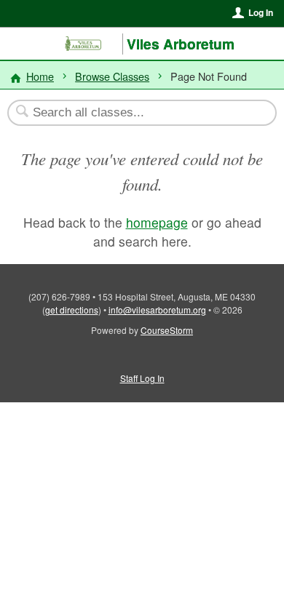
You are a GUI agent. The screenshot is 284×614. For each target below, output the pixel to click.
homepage (157, 222)
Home (40, 76)
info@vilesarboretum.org (157, 309)
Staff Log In (142, 378)
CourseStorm (167, 330)
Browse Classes (112, 76)
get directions (71, 309)
